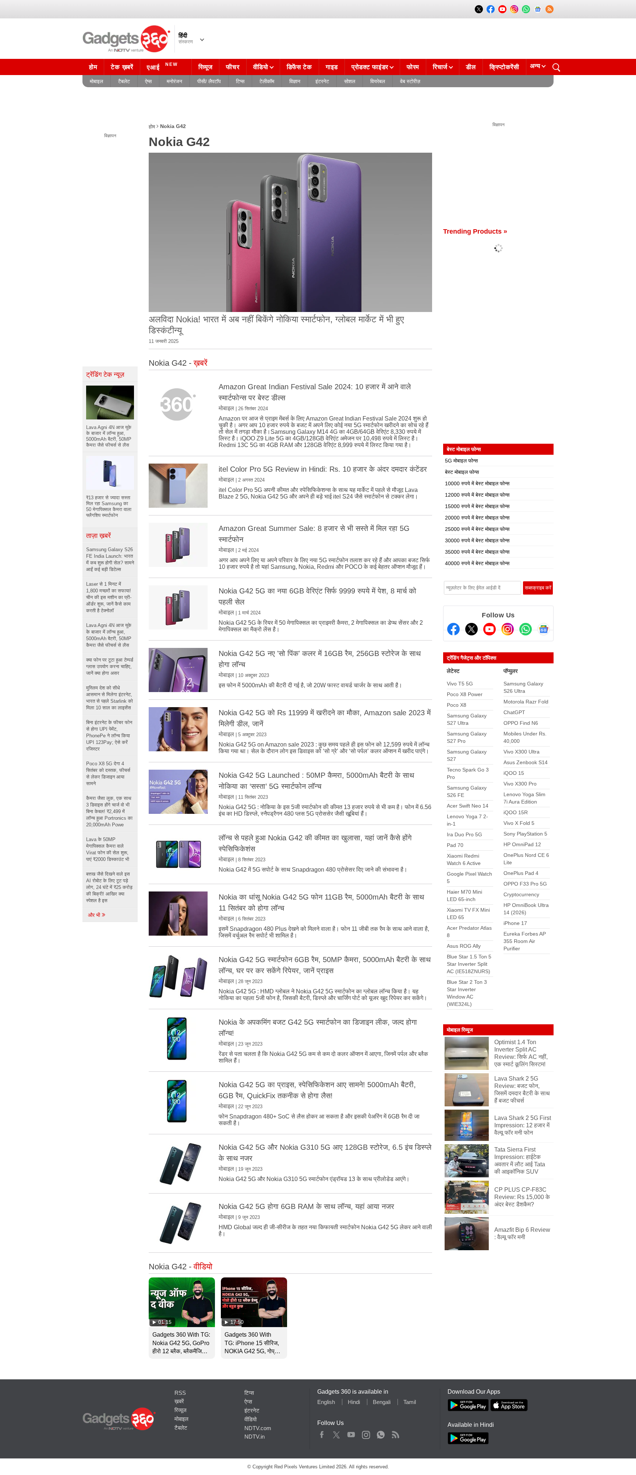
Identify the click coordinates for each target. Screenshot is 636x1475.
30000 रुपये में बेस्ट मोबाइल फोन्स (477, 540)
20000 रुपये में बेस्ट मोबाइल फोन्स (477, 518)
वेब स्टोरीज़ (410, 81)
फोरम (413, 67)
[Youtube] (489, 629)
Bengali (382, 1402)
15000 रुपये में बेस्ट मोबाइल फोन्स (477, 506)
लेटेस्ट (453, 671)
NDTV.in (254, 1436)
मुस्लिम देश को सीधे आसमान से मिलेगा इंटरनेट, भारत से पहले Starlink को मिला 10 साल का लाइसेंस (109, 697)
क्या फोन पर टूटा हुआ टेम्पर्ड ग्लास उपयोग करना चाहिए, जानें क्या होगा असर (109, 666)
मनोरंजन (174, 81)
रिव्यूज (205, 67)
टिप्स (240, 81)
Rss (395, 1433)
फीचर (232, 67)
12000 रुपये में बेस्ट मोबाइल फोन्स (477, 495)
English (326, 1402)
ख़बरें (179, 1401)
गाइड (332, 67)
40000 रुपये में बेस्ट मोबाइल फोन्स (477, 563)
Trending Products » (475, 231)
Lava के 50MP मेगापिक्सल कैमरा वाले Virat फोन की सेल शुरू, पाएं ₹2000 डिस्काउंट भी (107, 849)
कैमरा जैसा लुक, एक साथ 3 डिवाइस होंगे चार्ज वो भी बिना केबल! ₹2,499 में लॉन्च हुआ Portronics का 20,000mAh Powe (109, 811)
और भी (95, 915)
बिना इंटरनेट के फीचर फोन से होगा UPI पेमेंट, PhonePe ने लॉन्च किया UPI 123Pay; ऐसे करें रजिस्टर (109, 736)
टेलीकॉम (266, 81)
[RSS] (549, 9)
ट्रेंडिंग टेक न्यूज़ (105, 374)
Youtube (351, 1433)
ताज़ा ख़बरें (98, 535)
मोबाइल (96, 81)
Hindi (354, 1402)
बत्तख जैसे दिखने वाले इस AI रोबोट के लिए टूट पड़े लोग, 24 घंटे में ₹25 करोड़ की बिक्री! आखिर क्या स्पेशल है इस (109, 887)
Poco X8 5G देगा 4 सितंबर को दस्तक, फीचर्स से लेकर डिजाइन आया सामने (108, 773)
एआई (162, 66)
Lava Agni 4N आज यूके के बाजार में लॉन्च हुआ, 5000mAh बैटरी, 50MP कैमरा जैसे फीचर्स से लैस (108, 635)
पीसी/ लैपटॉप (209, 81)
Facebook (321, 1433)
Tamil (409, 1402)
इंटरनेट (322, 81)
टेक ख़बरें (122, 67)
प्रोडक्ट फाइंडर (369, 67)
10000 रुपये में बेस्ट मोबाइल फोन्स (477, 483)
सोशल (349, 81)
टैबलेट (124, 81)
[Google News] (543, 629)
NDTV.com (257, 1428)
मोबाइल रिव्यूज (460, 1030)
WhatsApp (380, 1433)
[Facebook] (453, 629)
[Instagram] (507, 629)
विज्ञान (294, 81)
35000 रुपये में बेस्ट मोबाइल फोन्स (477, 552)
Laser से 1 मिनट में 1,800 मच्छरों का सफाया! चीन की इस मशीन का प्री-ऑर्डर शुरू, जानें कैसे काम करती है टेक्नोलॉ (108, 597)
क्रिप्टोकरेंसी (504, 67)
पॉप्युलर (511, 671)
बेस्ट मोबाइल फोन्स (462, 472)
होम (93, 67)
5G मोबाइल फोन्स (461, 461)
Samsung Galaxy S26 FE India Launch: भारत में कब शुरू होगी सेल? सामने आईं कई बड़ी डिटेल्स (110, 559)
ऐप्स (148, 81)
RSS (180, 1393)
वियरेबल (377, 81)
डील (471, 67)
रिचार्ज (440, 67)
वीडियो (260, 67)
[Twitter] (471, 629)
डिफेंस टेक (299, 67)
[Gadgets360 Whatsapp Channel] (525, 629)
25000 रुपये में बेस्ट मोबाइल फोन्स (477, 529)
